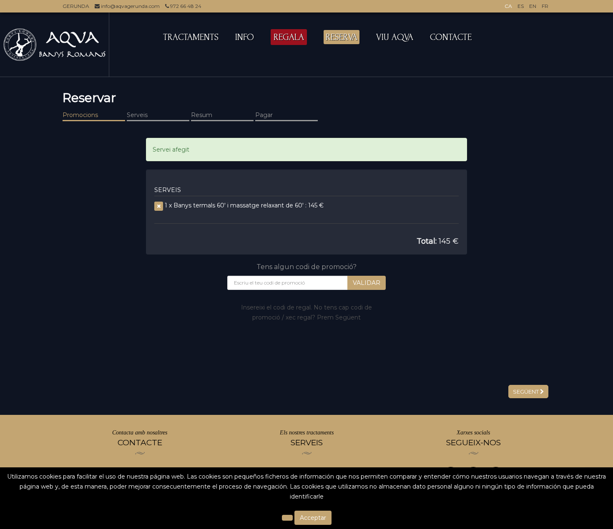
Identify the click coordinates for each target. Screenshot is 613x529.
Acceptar (313, 518)
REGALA (289, 37)
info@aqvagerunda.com (130, 6)
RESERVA (341, 37)
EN (532, 6)
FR (545, 6)
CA (508, 6)
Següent (526, 391)
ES (521, 6)
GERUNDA (76, 6)
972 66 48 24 (185, 6)
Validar (366, 283)
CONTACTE (451, 37)
